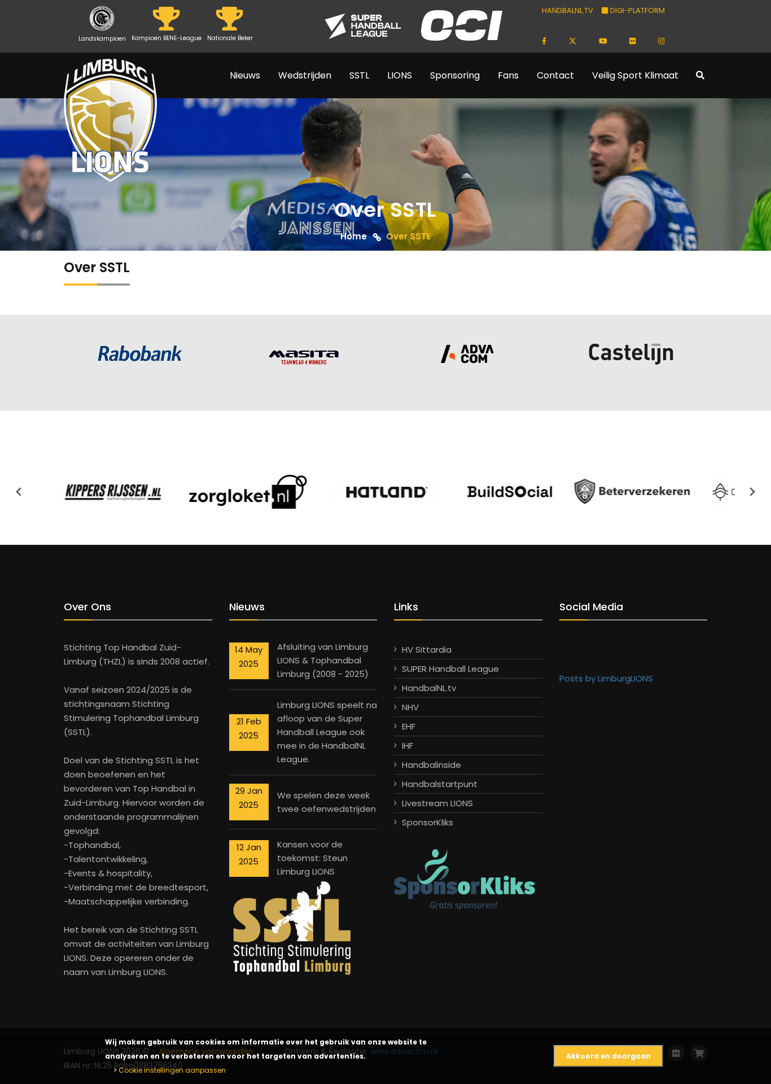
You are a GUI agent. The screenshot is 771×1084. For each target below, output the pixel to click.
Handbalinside (431, 765)
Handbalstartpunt (440, 784)
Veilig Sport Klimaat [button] (635, 75)
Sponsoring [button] (455, 75)
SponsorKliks (427, 822)
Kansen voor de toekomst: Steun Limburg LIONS (312, 857)
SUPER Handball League (450, 669)
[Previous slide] (19, 491)
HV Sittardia (427, 649)
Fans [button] (508, 75)
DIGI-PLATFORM (636, 10)
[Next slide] (751, 491)
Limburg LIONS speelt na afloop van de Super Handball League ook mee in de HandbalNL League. (327, 732)
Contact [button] (555, 75)
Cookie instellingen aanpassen (172, 1070)
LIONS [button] (399, 75)
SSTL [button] (359, 75)
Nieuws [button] (245, 75)
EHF (408, 726)
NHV (410, 707)
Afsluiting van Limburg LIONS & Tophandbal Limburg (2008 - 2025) (323, 660)
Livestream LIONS (437, 803)
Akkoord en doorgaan (608, 1056)
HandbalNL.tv (429, 688)
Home (353, 236)
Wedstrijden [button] (304, 75)
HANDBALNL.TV (567, 10)
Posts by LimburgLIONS (606, 678)
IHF (407, 745)
